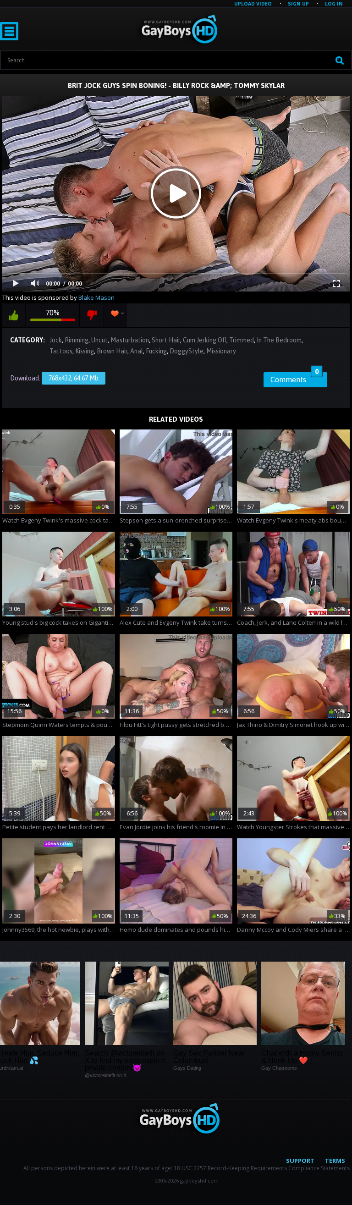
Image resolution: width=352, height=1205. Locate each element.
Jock (56, 340)
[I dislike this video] (92, 315)
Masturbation (129, 340)
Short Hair (166, 340)
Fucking (156, 351)
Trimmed (241, 340)
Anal (136, 351)
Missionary (221, 351)
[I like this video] (13, 315)
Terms (335, 1160)
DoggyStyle (187, 351)
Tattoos (61, 351)
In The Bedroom (279, 340)
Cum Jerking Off (204, 340)
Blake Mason (96, 297)
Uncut (99, 340)
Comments (294, 378)
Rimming (76, 340)
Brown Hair (112, 351)
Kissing (84, 351)
